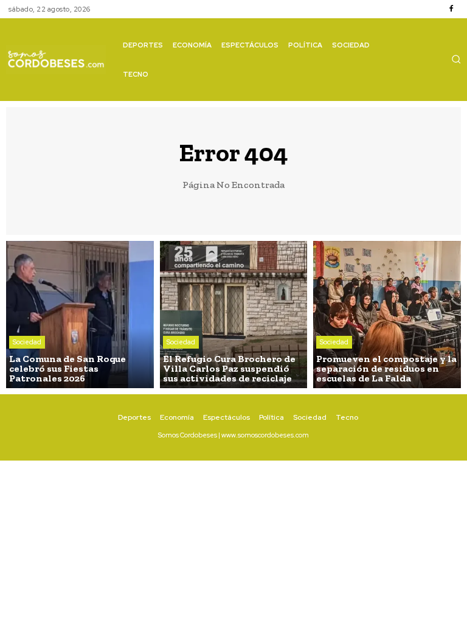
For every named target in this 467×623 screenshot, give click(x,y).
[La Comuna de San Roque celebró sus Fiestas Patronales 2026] (80, 315)
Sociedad (27, 342)
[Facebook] (451, 9)
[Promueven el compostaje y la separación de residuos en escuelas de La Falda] (387, 315)
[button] (456, 59)
